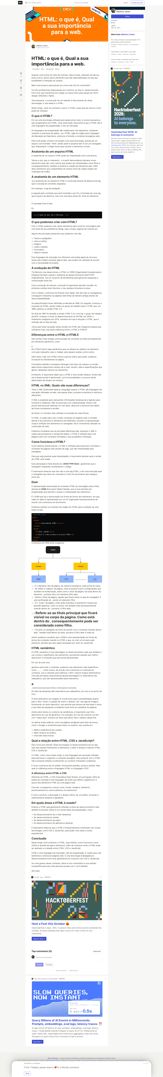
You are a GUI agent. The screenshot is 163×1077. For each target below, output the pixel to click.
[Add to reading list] (21, 88)
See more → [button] (37, 1042)
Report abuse (73, 970)
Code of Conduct (61, 970)
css (42, 69)
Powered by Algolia (80, 2)
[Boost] (21, 95)
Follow (127, 16)
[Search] (26, 2)
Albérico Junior (42, 46)
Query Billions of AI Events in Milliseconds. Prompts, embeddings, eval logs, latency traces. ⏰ (67, 1022)
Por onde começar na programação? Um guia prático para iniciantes (125, 43)
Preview (49, 965)
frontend (35, 69)
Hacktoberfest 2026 (118, 145)
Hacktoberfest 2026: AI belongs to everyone (124, 133)
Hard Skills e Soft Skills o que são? (123, 53)
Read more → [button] (117, 157)
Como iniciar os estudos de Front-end (124, 60)
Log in (125, 3)
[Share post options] (21, 100)
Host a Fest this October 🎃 (50, 923)
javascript (50, 69)
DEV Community (53, 1058)
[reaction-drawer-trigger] (20, 74)
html (57, 69)
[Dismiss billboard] (147, 1063)
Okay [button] (27, 1073)
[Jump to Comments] (21, 81)
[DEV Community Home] (20, 3)
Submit (39, 965)
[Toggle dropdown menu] (100, 877)
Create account (137, 3)
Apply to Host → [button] (39, 939)
